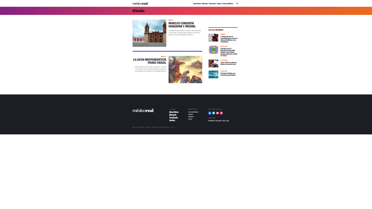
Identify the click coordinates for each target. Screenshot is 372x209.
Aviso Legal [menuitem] (225, 121)
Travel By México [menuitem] (193, 112)
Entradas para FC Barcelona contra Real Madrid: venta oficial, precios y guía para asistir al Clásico (222, 49)
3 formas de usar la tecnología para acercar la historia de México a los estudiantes (222, 37)
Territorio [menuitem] (212, 3)
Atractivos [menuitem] (197, 3)
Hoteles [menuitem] (190, 114)
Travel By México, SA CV (167, 127)
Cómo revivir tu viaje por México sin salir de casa (222, 62)
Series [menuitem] (219, 3)
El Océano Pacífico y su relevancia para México (223, 73)
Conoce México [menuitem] (227, 3)
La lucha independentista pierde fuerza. (147, 57)
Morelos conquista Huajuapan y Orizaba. (147, 21)
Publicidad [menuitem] (211, 121)
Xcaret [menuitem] (190, 119)
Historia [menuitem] (205, 3)
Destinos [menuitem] (191, 117)
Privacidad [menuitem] (218, 121)
